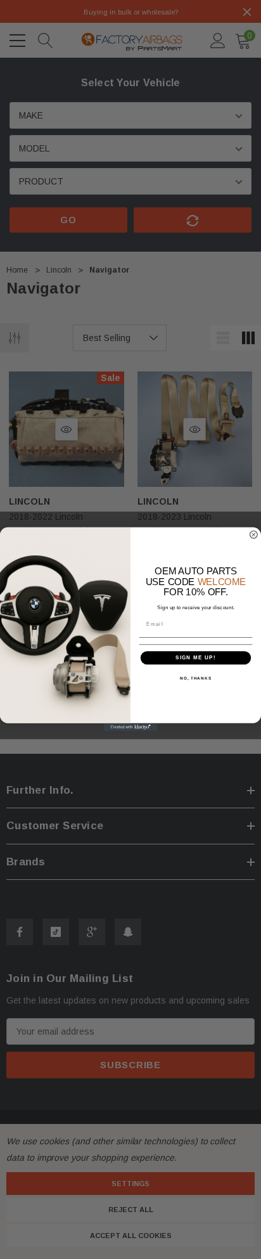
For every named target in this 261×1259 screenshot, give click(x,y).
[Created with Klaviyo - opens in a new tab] (131, 727)
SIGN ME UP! (195, 658)
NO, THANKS (196, 678)
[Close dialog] (254, 535)
